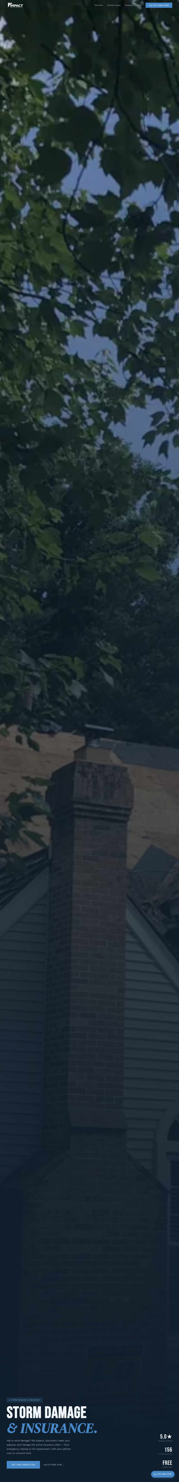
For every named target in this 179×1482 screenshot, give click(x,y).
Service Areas (114, 5)
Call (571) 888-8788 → (53, 1464)
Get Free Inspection (23, 1464)
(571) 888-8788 (164, 1474)
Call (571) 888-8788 (159, 5)
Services (99, 5)
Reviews (129, 5)
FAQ (139, 5)
